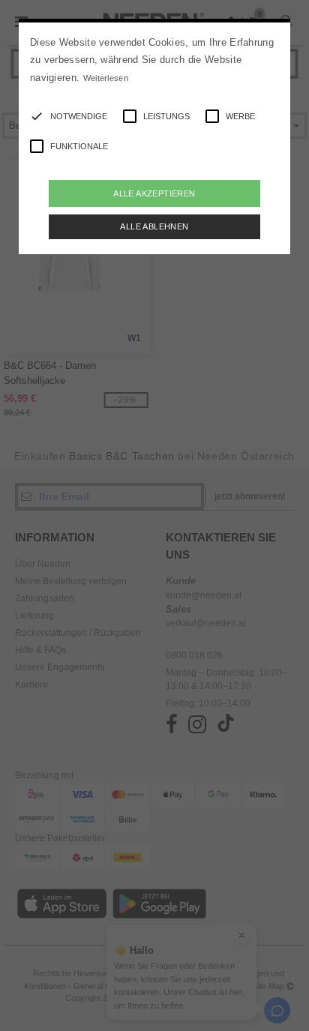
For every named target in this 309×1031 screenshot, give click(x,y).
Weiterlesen (105, 77)
